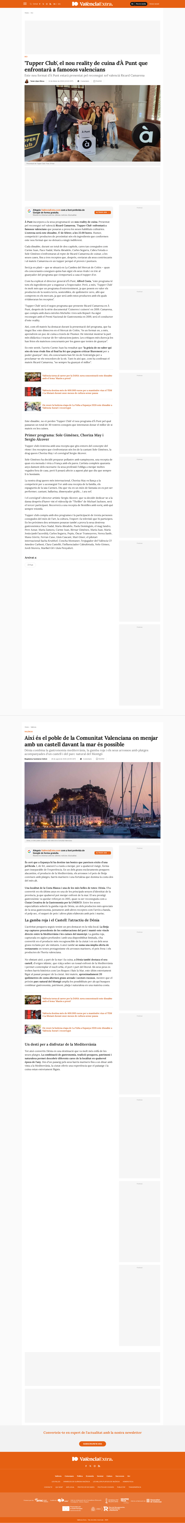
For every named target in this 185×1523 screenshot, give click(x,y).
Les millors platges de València (106, 1481)
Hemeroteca (128, 1481)
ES (59, 4)
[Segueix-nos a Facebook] (39, 4)
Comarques (69, 1476)
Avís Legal (70, 1487)
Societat (100, 1476)
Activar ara (101, 212)
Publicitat (121, 1487)
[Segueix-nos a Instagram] (46, 4)
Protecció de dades (86, 1487)
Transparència (135, 1487)
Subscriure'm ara (92, 1444)
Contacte (48, 1487)
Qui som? (59, 1487)
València (29, 732)
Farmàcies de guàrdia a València (76, 1481)
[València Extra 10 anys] (92, 1461)
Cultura (109, 1476)
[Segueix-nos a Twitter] (43, 4)
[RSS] (50, 4)
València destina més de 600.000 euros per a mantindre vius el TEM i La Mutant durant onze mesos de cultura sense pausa (77, 391)
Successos (120, 1476)
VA (54, 4)
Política (80, 1476)
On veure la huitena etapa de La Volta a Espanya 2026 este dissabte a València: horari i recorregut (77, 406)
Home (27, 13)
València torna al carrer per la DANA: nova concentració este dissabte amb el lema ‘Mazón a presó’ (77, 377)
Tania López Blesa (37, 81)
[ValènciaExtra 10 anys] (92, 3)
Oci (26, 57)
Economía (90, 1476)
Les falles (56, 1481)
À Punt (30, 565)
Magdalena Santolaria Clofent (36, 759)
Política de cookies (106, 1487)
